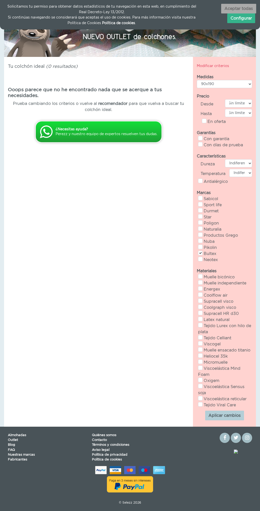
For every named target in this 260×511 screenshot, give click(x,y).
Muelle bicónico (219, 277)
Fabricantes (17, 459)
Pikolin (210, 248)
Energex (212, 289)
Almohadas (17, 435)
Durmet (211, 211)
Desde (207, 104)
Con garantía (216, 139)
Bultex (210, 254)
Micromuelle (216, 362)
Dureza (208, 164)
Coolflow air (216, 295)
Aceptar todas (238, 9)
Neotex (211, 260)
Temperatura (213, 174)
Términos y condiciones (110, 444)
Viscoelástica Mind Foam (219, 371)
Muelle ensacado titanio (227, 350)
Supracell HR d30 (221, 314)
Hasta (206, 114)
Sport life (213, 205)
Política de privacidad (109, 454)
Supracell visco (218, 301)
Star (208, 217)
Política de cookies (107, 459)
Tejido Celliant (217, 338)
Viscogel (212, 344)
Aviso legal (100, 450)
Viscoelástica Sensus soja (221, 390)
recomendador (112, 104)
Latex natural (217, 320)
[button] (23, 36)
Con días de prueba (223, 145)
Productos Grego (221, 235)
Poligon (211, 223)
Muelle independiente (225, 283)
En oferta (216, 122)
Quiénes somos (104, 435)
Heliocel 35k (216, 356)
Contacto (99, 440)
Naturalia (212, 229)
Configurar (241, 18)
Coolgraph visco (220, 308)
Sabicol (211, 199)
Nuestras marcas (21, 454)
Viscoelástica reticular (225, 399)
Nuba (209, 241)
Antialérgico (216, 182)
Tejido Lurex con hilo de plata (224, 329)
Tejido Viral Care (220, 405)
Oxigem (211, 381)
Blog (11, 444)
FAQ (11, 450)
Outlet (13, 440)
